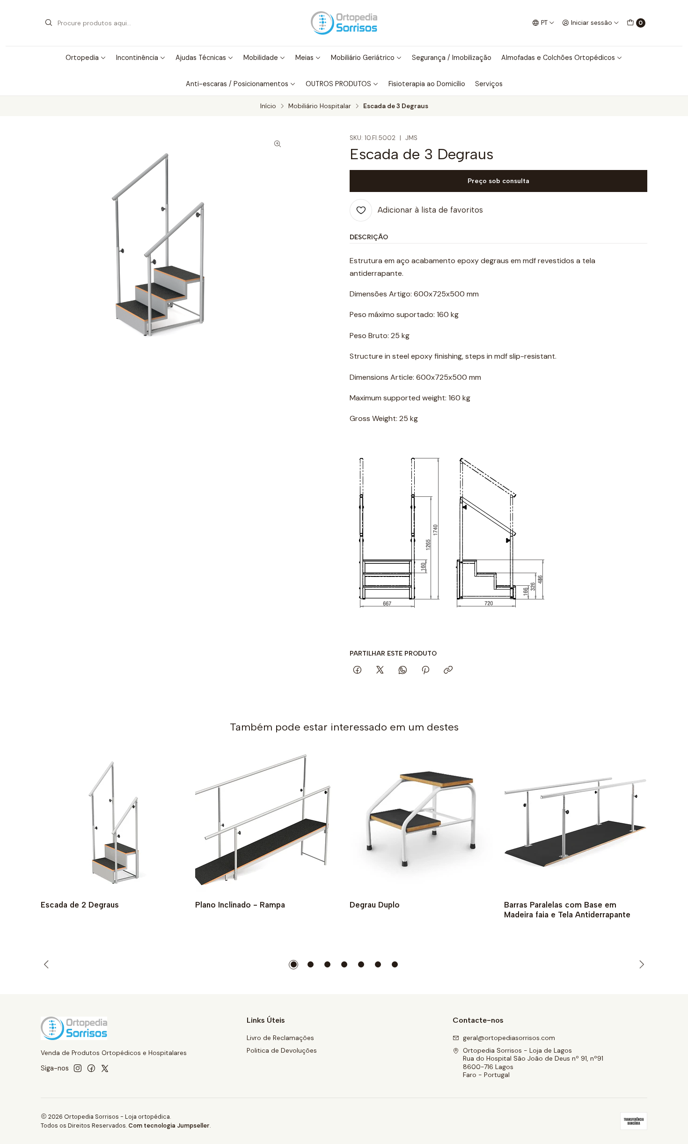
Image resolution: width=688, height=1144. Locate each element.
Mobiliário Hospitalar (319, 106)
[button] (293, 964)
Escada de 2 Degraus (80, 904)
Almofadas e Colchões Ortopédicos (558, 57)
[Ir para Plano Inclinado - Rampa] (266, 821)
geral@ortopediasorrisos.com (509, 1037)
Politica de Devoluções (282, 1050)
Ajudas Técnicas (201, 57)
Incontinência (137, 57)
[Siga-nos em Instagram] (77, 1068)
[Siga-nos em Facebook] (91, 1068)
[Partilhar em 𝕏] (380, 670)
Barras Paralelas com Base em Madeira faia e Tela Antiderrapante (567, 909)
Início (268, 106)
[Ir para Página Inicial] (344, 23)
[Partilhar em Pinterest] (425, 670)
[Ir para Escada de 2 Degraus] (112, 821)
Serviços (489, 84)
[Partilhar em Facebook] (357, 670)
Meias (304, 57)
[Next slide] (640, 964)
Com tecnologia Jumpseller (169, 1125)
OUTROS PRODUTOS (338, 84)
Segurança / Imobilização (451, 57)
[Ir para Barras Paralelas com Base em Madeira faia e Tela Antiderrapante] (575, 821)
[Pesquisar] (49, 23)
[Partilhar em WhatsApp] (402, 670)
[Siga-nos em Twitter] (105, 1068)
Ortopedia (82, 57)
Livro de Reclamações (280, 1037)
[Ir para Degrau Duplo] (421, 821)
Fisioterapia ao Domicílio (426, 84)
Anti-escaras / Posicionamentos (237, 84)
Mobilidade (260, 57)
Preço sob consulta (498, 181)
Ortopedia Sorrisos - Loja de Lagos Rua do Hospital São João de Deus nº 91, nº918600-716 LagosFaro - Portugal (533, 1062)
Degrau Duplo (375, 904)
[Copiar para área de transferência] (448, 670)
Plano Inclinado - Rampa (240, 904)
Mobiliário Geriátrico (363, 57)
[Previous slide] (48, 964)
